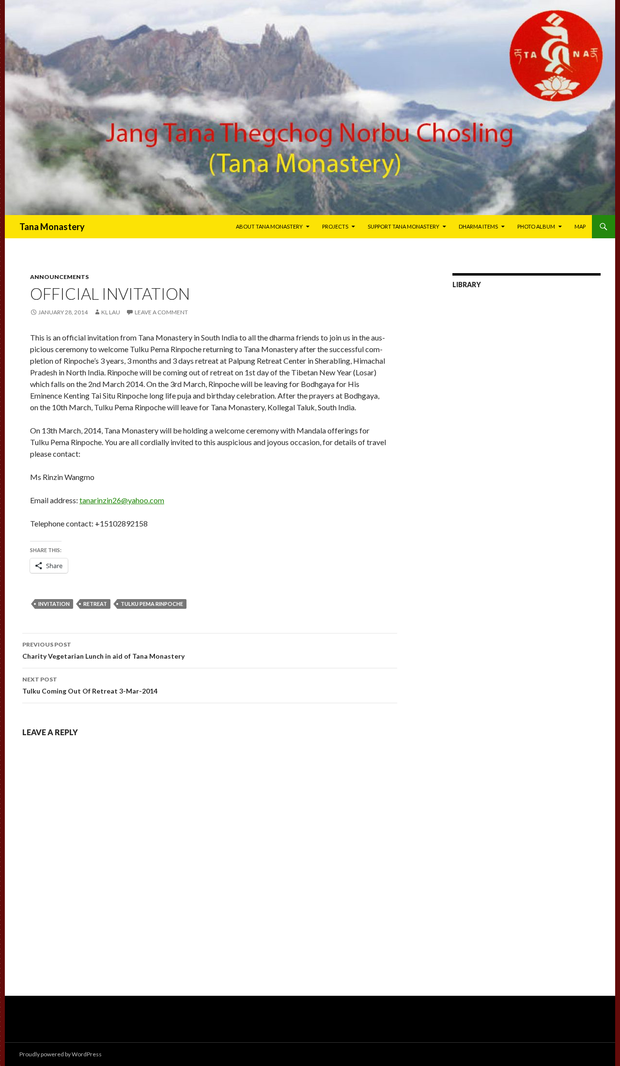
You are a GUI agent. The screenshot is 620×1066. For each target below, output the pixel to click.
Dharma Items (478, 226)
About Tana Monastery (269, 226)
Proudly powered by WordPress (60, 1054)
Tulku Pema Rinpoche (152, 604)
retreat (95, 604)
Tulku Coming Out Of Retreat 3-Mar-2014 (89, 685)
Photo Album (536, 226)
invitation (54, 604)
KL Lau (110, 312)
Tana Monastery (52, 226)
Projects (335, 226)
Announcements (59, 276)
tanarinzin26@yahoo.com (121, 500)
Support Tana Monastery (403, 226)
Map (580, 226)
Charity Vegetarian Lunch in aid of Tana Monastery (103, 650)
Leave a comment (161, 312)
